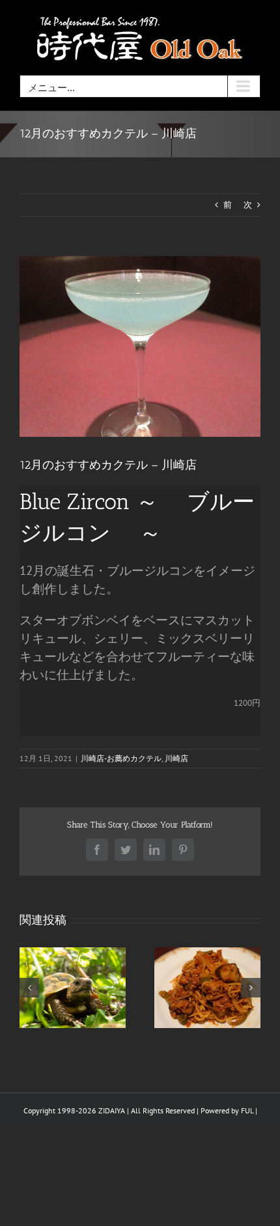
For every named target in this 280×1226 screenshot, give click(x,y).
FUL (247, 1110)
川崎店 (176, 758)
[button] (29, 987)
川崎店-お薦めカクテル (121, 758)
